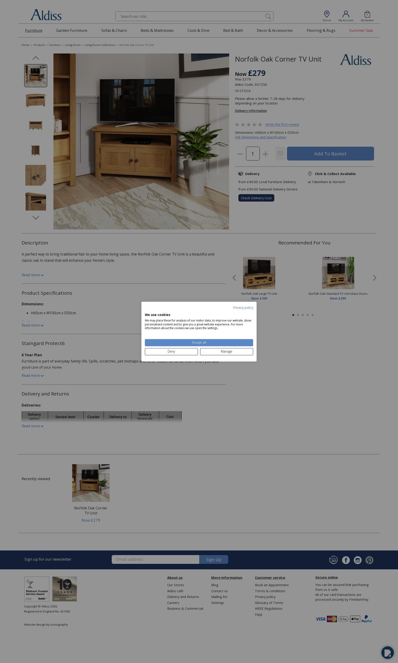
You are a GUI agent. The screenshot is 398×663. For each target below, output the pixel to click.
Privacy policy (243, 307)
